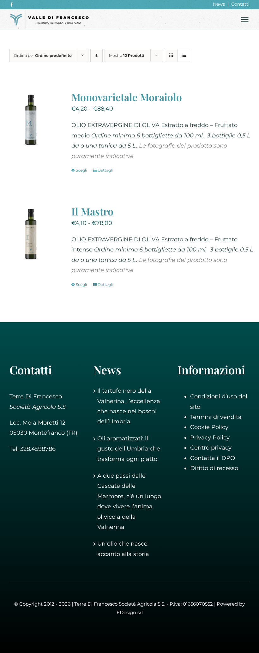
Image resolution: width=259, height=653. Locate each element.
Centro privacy (211, 447)
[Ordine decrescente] (96, 55)
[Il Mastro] (32, 234)
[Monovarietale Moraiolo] (32, 119)
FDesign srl (130, 612)
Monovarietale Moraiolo (126, 97)
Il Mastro (92, 211)
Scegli (81, 170)
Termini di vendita (216, 417)
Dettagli (105, 170)
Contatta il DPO (212, 458)
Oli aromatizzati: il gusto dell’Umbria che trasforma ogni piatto (128, 449)
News (219, 4)
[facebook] (11, 5)
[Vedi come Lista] (184, 55)
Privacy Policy (210, 437)
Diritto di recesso (214, 468)
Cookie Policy (209, 427)
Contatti (240, 4)
